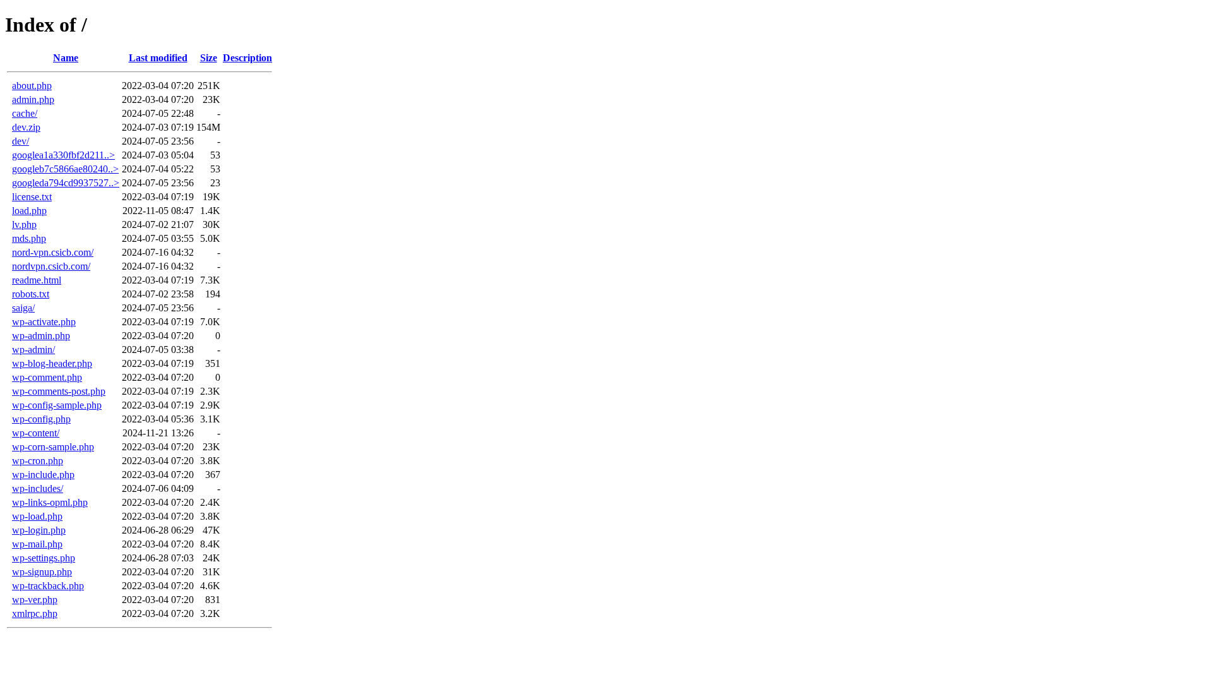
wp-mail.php (37, 544)
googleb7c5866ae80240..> (65, 169)
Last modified (158, 57)
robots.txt (30, 294)
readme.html (36, 280)
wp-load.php (37, 516)
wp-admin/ (33, 349)
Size (208, 57)
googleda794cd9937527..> (65, 182)
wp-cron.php (37, 460)
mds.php (29, 238)
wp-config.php (41, 419)
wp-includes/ (37, 488)
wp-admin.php (41, 335)
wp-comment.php (47, 377)
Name (65, 57)
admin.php (33, 99)
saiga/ (23, 307)
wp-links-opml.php (50, 502)
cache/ (24, 113)
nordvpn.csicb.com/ (51, 266)
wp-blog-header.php (52, 363)
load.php (29, 210)
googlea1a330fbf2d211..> (63, 155)
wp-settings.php (43, 558)
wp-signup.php (42, 571)
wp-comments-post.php (58, 391)
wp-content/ (35, 433)
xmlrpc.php (34, 613)
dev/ (20, 141)
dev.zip (26, 127)
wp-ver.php (34, 599)
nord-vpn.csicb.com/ (52, 252)
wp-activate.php (44, 321)
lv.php (24, 224)
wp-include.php (43, 474)
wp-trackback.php (48, 585)
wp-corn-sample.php (53, 446)
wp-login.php (39, 530)
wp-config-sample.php (57, 405)
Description (247, 57)
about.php (32, 85)
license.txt (32, 196)
